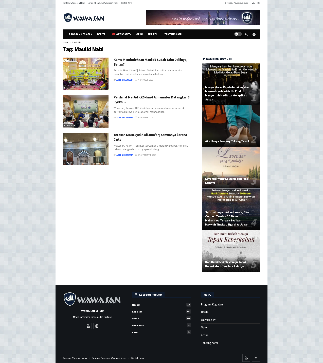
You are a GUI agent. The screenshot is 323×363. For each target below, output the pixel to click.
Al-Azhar (68, 163)
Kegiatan (161, 311)
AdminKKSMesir (124, 79)
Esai (66, 88)
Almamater (69, 125)
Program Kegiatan (212, 304)
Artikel (205, 335)
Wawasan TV (208, 320)
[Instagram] (259, 3)
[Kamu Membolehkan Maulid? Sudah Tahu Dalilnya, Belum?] (86, 74)
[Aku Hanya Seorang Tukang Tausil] (231, 126)
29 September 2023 (147, 155)
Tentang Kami (209, 343)
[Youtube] (253, 3)
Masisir (161, 304)
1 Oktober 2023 (145, 117)
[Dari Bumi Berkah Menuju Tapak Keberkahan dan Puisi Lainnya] (231, 251)
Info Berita (161, 325)
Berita (204, 312)
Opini (204, 327)
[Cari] (246, 34)
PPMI (161, 332)
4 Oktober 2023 (145, 79)
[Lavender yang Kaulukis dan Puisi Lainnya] (231, 167)
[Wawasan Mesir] (254, 34)
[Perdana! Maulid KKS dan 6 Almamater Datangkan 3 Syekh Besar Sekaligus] (86, 111)
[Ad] (203, 17)
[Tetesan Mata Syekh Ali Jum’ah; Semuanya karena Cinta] (86, 149)
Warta (161, 318)
